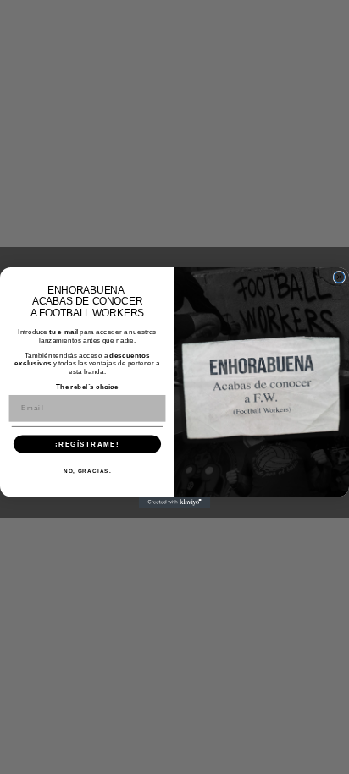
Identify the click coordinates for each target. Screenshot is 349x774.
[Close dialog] (339, 277)
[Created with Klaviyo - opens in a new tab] (175, 502)
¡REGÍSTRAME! (87, 443)
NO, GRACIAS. (88, 471)
